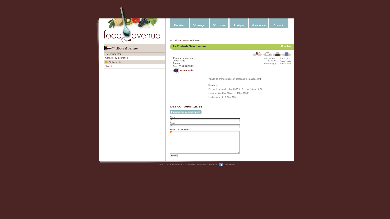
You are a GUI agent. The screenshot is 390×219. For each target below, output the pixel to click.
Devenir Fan (229, 164)
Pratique (239, 25)
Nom (172, 117)
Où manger (199, 25)
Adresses (184, 40)
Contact (278, 25)
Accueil (173, 40)
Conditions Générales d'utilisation (201, 164)
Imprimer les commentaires (185, 112)
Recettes (179, 25)
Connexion (110, 58)
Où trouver (219, 25)
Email (172, 123)
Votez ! (108, 66)
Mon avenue (259, 25)
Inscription (123, 58)
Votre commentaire (179, 129)
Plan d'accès (187, 70)
